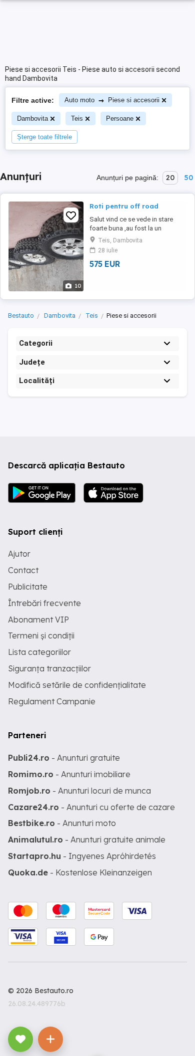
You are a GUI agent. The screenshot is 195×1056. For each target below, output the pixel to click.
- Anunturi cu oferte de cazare (91, 807)
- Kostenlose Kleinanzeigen (80, 872)
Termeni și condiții (41, 635)
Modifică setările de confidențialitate (77, 685)
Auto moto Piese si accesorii (112, 100)
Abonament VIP (38, 620)
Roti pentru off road (124, 206)
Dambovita (32, 118)
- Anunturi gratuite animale (87, 840)
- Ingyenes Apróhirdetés (82, 856)
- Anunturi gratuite (64, 758)
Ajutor (19, 554)
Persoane (120, 118)
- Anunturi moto (62, 823)
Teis (77, 118)
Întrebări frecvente (44, 603)
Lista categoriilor (39, 652)
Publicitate (28, 587)
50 (188, 177)
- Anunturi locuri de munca (79, 791)
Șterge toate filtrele (44, 137)
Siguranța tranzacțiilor (49, 668)
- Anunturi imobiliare (69, 774)
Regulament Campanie (52, 701)
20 (170, 177)
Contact (23, 570)
